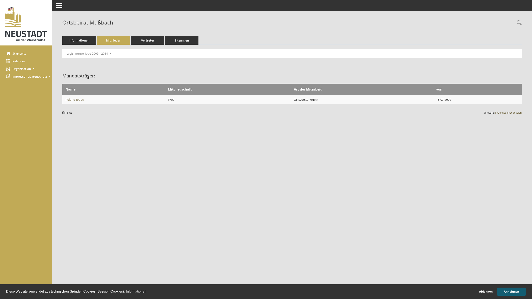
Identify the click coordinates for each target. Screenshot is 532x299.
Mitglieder (113, 40)
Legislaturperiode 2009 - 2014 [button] (87, 53)
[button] (26, 69)
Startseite (19, 53)
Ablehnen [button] (486, 291)
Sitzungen (182, 40)
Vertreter (147, 40)
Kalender (18, 61)
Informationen (79, 40)
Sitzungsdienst (508, 112)
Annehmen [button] (511, 291)
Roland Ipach (74, 100)
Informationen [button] (136, 291)
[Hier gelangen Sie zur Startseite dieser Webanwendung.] (26, 24)
